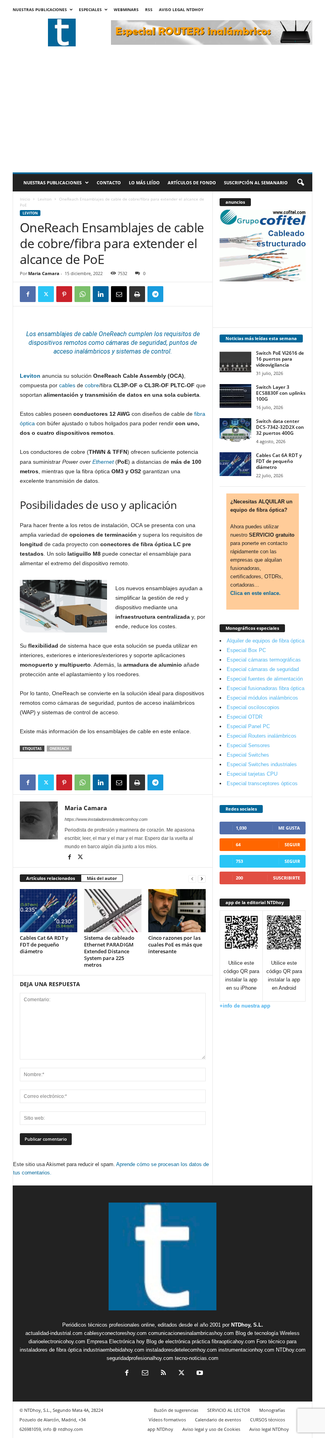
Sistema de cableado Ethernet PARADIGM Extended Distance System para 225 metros (109, 951)
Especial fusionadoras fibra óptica (265, 688)
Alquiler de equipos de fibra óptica (265, 641)
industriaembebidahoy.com (113, 1350)
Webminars (126, 9)
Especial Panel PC (248, 726)
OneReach (59, 748)
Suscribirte (286, 878)
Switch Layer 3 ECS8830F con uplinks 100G (281, 393)
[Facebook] (28, 294)
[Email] (119, 294)
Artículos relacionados (50, 878)
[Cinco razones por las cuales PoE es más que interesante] (177, 910)
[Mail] (145, 1374)
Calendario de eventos (218, 1420)
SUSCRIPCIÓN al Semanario (256, 182)
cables (67, 385)
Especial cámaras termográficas (264, 660)
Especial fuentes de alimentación (265, 679)
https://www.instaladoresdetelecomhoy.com (106, 819)
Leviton (45, 199)
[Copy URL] (174, 294)
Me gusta (289, 828)
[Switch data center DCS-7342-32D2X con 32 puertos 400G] (235, 430)
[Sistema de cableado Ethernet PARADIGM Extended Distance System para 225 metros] (112, 910)
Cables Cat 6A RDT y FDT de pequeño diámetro (44, 944)
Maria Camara (43, 273)
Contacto (109, 182)
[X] (46, 294)
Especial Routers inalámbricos (261, 736)
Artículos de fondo (192, 182)
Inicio (25, 199)
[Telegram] (155, 294)
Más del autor (102, 878)
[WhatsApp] (82, 294)
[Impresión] (137, 294)
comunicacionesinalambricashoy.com (191, 1333)
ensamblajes (55, 334)
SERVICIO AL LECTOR (228, 1410)
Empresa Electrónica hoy (116, 1341)
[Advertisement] (162, 112)
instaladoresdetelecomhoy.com (181, 1350)
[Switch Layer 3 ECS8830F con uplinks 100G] (235, 396)
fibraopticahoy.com (233, 1341)
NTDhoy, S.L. (247, 1325)
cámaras (117, 342)
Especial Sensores (248, 745)
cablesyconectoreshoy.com (115, 1333)
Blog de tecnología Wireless (267, 1333)
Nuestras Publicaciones (40, 9)
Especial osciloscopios (253, 707)
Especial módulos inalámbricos (262, 698)
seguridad (152, 342)
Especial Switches (248, 755)
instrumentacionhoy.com (246, 1350)
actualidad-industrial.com (53, 1333)
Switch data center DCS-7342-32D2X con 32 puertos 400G (280, 427)
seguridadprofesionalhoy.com (140, 1358)
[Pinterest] (64, 294)
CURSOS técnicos (267, 1420)
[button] (300, 182)
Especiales (90, 9)
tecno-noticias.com (196, 1358)
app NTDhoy (160, 1429)
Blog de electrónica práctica (178, 1341)
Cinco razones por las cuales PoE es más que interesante (175, 944)
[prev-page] (192, 878)
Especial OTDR (244, 717)
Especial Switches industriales (262, 764)
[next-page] (202, 878)
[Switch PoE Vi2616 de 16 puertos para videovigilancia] (235, 362)
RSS (149, 9)
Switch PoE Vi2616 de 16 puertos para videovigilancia (280, 359)
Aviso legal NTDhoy (181, 9)
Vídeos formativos (167, 1420)
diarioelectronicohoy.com (57, 1341)
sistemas (128, 351)
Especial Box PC (246, 650)
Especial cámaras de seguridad (263, 669)
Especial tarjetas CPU (252, 774)
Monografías (272, 1410)
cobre (92, 385)
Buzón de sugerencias (176, 1410)
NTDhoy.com (291, 1350)
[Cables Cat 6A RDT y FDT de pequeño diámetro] (48, 910)
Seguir (292, 844)
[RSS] (163, 1374)
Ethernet (103, 462)
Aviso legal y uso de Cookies (211, 1429)
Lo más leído (144, 182)
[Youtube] (199, 1374)
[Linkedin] (101, 294)
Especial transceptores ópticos (262, 783)
